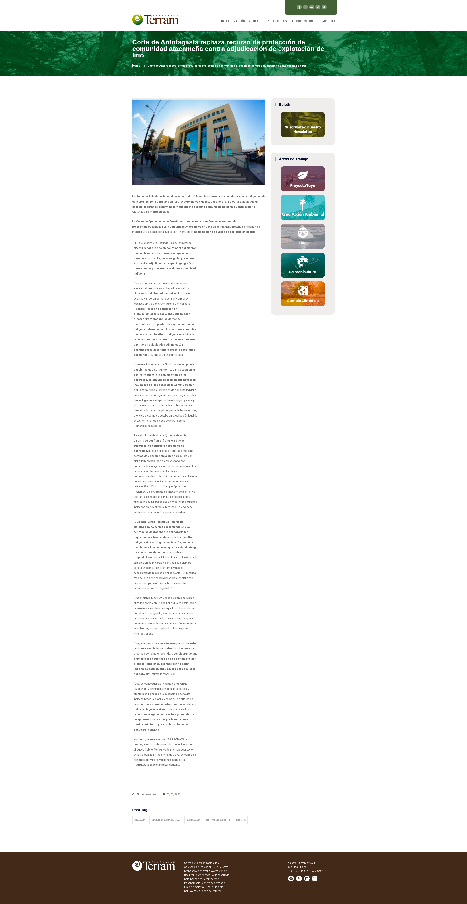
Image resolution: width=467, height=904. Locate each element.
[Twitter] (305, 7)
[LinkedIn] (311, 7)
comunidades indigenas (165, 820)
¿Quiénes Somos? (247, 21)
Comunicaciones (304, 21)
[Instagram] (317, 7)
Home (136, 65)
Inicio (225, 21)
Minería (241, 820)
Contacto (328, 21)
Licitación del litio (218, 820)
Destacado (193, 820)
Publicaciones (277, 21)
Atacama (139, 820)
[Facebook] (299, 7)
